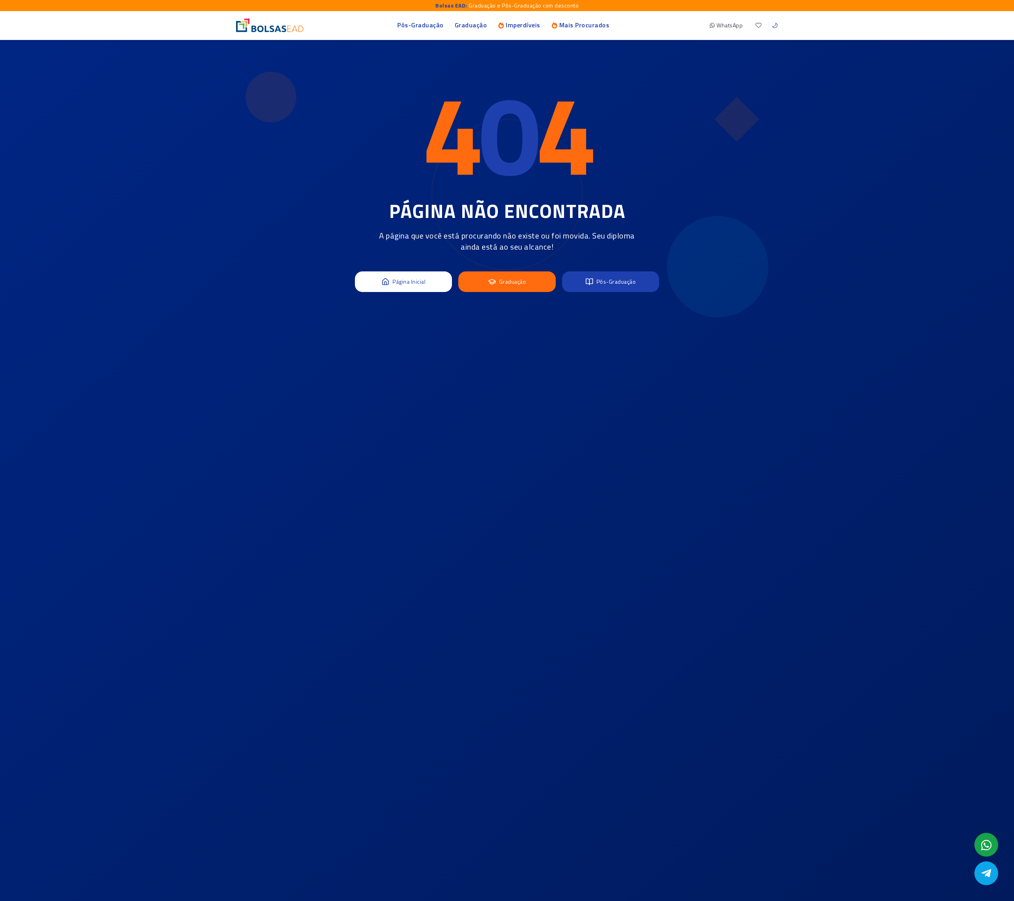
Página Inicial (409, 281)
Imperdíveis (523, 25)
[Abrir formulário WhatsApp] (986, 845)
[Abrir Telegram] (986, 873)
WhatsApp (730, 25)
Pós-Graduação (420, 25)
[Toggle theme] (775, 25)
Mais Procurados (584, 25)
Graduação (471, 25)
